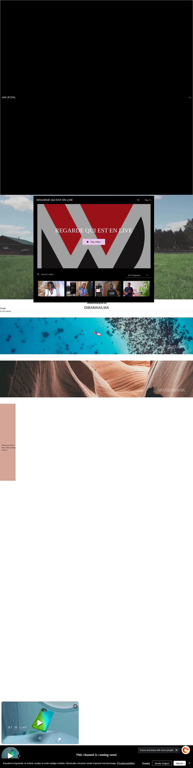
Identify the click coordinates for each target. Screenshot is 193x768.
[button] (96, 97)
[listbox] (96, 97)
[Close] (189, 763)
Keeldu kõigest (162, 763)
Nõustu (179, 763)
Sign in (148, 200)
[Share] (138, 200)
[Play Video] (51, 288)
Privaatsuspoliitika (126, 763)
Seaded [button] (146, 763)
